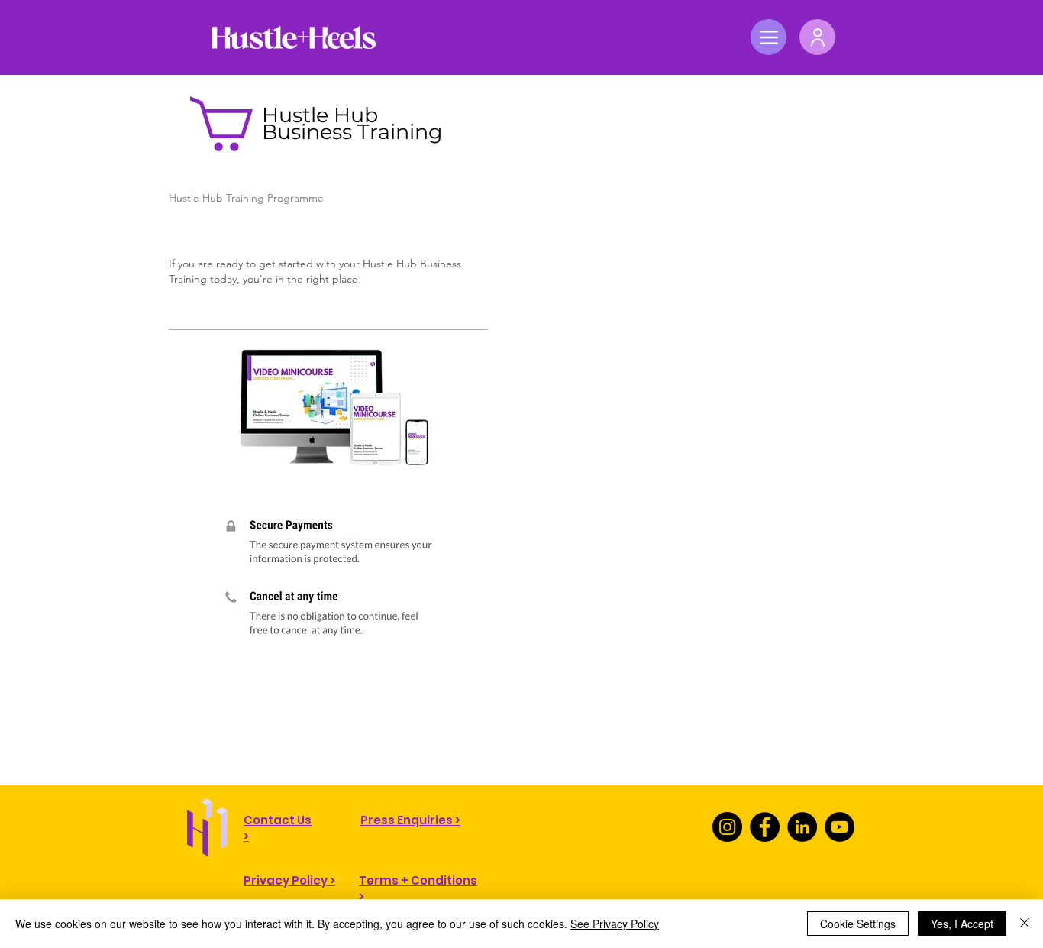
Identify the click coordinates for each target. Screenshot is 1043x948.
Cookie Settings (858, 923)
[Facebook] (765, 827)
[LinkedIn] (802, 827)
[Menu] (768, 37)
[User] (817, 37)
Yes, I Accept (962, 923)
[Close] (1025, 923)
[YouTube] (839, 827)
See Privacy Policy (614, 923)
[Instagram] (727, 827)
